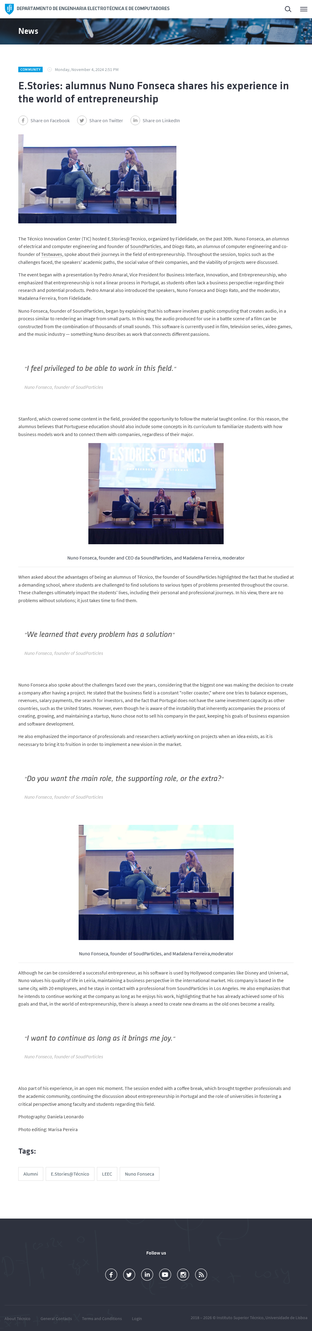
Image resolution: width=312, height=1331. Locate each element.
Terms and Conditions (102, 1318)
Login (137, 1318)
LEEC (107, 1174)
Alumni (30, 1174)
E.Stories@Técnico (70, 1174)
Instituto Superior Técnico (240, 1317)
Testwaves (51, 254)
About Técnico (17, 1318)
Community (30, 69)
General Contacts (56, 1318)
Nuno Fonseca (139, 1174)
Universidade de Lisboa (286, 1317)
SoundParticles (145, 246)
